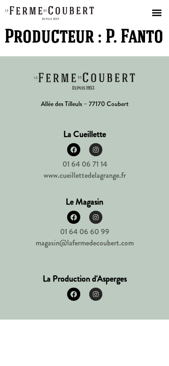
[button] (156, 12)
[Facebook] (73, 149)
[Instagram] (95, 149)
